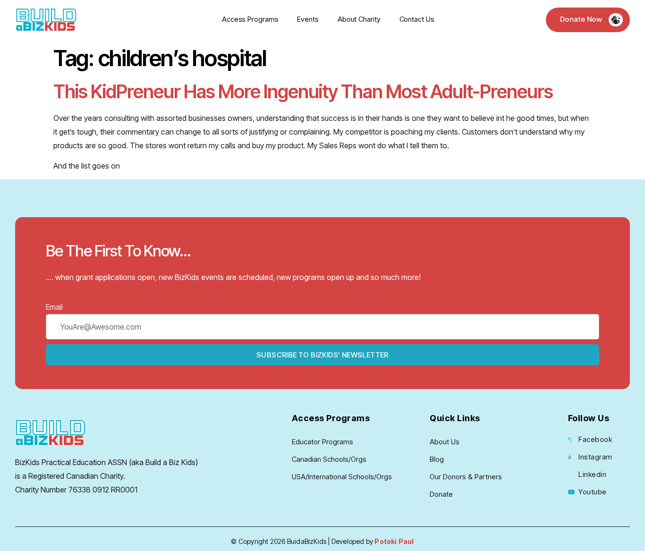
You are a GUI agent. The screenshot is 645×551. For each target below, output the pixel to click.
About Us (444, 441)
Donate (441, 494)
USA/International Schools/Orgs (342, 476)
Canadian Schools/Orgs (329, 459)
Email (54, 307)
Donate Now (581, 19)
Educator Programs (322, 441)
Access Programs (250, 19)
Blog (437, 459)
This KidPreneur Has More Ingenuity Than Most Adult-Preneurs (303, 91)
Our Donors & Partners (466, 476)
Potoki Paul (394, 541)
